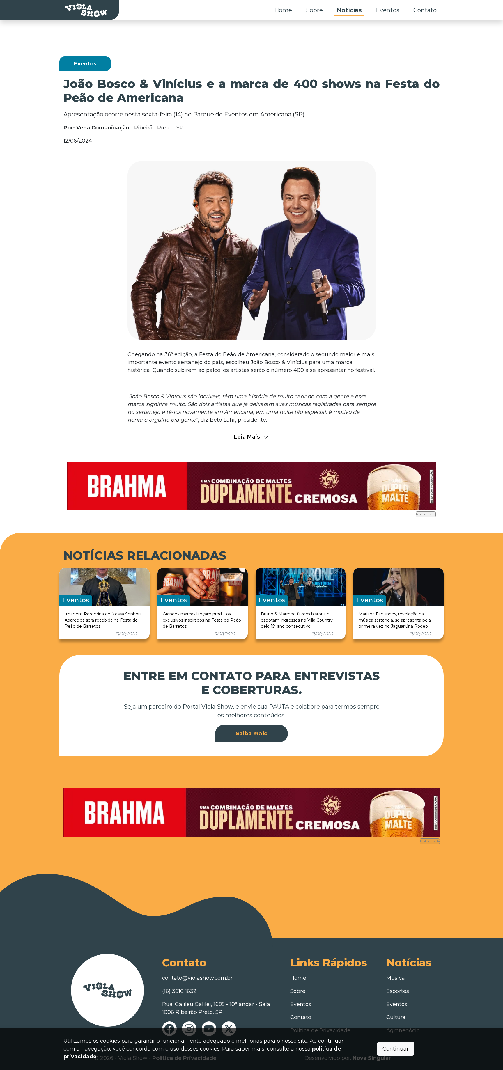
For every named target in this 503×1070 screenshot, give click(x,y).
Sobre (314, 10)
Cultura (395, 1017)
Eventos (387, 10)
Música (395, 978)
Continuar (395, 1049)
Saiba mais (251, 733)
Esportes (397, 991)
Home (283, 10)
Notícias (349, 10)
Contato (425, 10)
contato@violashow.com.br (197, 978)
